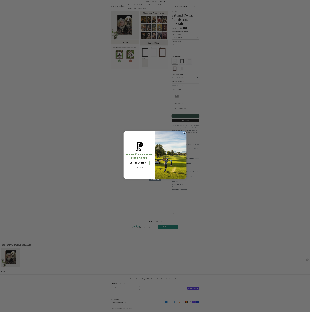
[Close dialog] (184, 133)
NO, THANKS (139, 167)
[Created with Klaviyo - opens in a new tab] (155, 180)
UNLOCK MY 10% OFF (139, 163)
